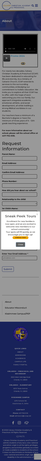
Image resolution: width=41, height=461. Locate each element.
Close (20, 244)
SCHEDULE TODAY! (20, 237)
